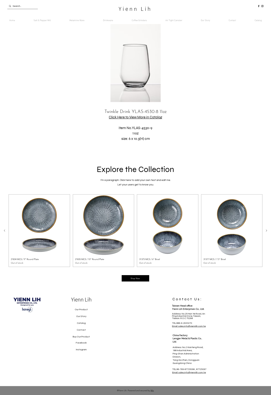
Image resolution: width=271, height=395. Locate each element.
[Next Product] (266, 230)
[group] (135, 230)
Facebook (81, 343)
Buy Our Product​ (81, 337)
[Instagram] (262, 6)
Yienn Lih (135, 8)
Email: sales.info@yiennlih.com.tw (189, 326)
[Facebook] (258, 6)
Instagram (81, 349)
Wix (152, 390)
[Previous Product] (4, 230)
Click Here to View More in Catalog (135, 117)
